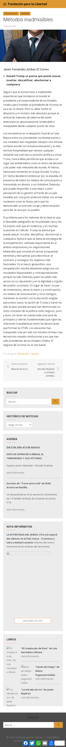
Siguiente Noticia (46, 369)
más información (15, 472)
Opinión (25, 13)
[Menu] (5, 4)
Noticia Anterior (19, 366)
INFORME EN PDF (33, 620)
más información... (16, 509)
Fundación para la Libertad (27, 4)
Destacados (11, 13)
